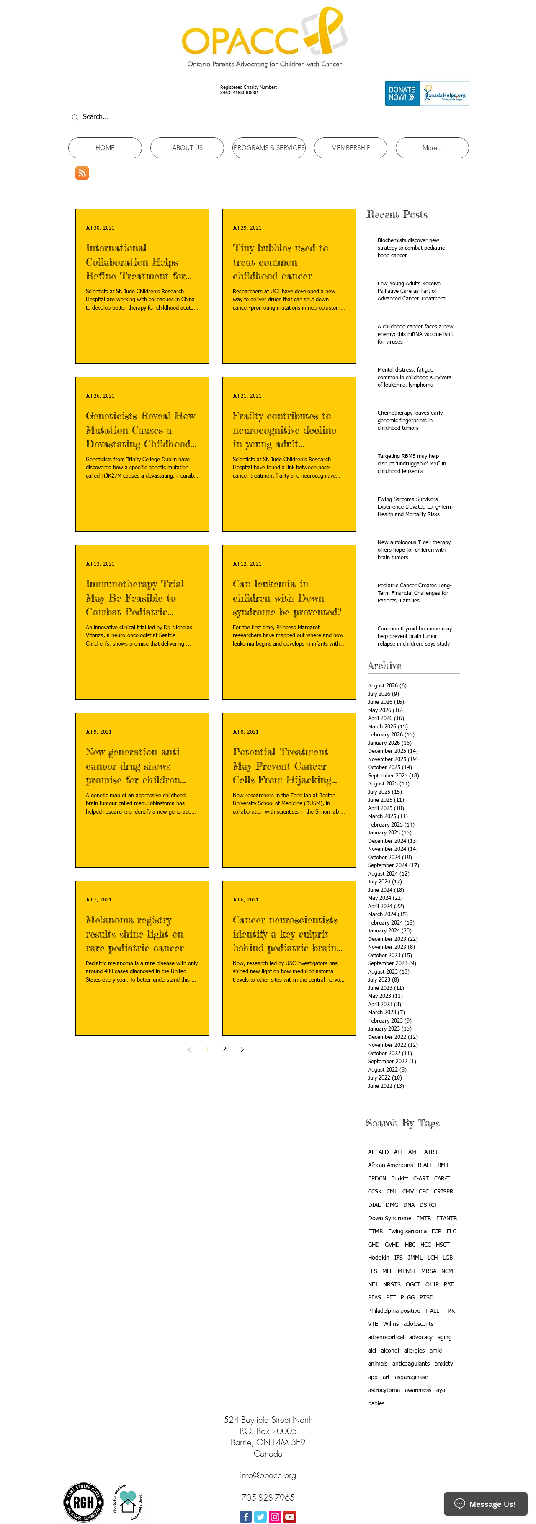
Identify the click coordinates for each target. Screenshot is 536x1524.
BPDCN (377, 1179)
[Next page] (242, 1049)
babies (376, 1404)
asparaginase (411, 1377)
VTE (373, 1324)
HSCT (443, 1245)
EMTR (423, 1219)
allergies (414, 1351)
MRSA (428, 1271)
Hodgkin (378, 1258)
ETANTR (446, 1219)
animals (377, 1364)
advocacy (421, 1338)
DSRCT (429, 1205)
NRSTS (392, 1285)
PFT (391, 1298)
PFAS (374, 1298)
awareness (418, 1390)
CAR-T (442, 1179)
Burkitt (399, 1179)
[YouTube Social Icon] (289, 1517)
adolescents (418, 1324)
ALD (384, 1152)
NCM (447, 1271)
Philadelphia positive (394, 1311)
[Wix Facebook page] (246, 1517)
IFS (398, 1258)
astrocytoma (384, 1390)
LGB (448, 1258)
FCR (437, 1232)
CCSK (374, 1192)
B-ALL (425, 1165)
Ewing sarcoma (407, 1232)
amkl (436, 1351)
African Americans (390, 1165)
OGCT (413, 1285)
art (386, 1377)
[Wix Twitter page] (260, 1517)
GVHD (392, 1245)
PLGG (408, 1298)
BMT (443, 1165)
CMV (408, 1192)
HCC (425, 1245)
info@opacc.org (268, 1474)
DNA (409, 1205)
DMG (392, 1205)
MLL (387, 1271)
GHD (374, 1245)
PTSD (427, 1298)
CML (392, 1192)
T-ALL (432, 1311)
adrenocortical (386, 1338)
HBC (410, 1245)
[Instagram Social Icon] (275, 1517)
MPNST (407, 1271)
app (373, 1377)
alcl (372, 1351)
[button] (187, 147)
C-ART (421, 1179)
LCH (433, 1258)
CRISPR (444, 1192)
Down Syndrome (389, 1219)
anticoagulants (411, 1364)
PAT (449, 1285)
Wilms (391, 1324)
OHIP (432, 1285)
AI (371, 1152)
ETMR (375, 1232)
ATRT (431, 1152)
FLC (451, 1232)
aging (445, 1338)
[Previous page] (189, 1049)
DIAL (374, 1205)
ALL (398, 1152)
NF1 (373, 1285)
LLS (372, 1271)
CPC (424, 1192)
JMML (415, 1258)
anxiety (444, 1364)
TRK (449, 1311)
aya (440, 1390)
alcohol (390, 1351)
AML (413, 1152)
